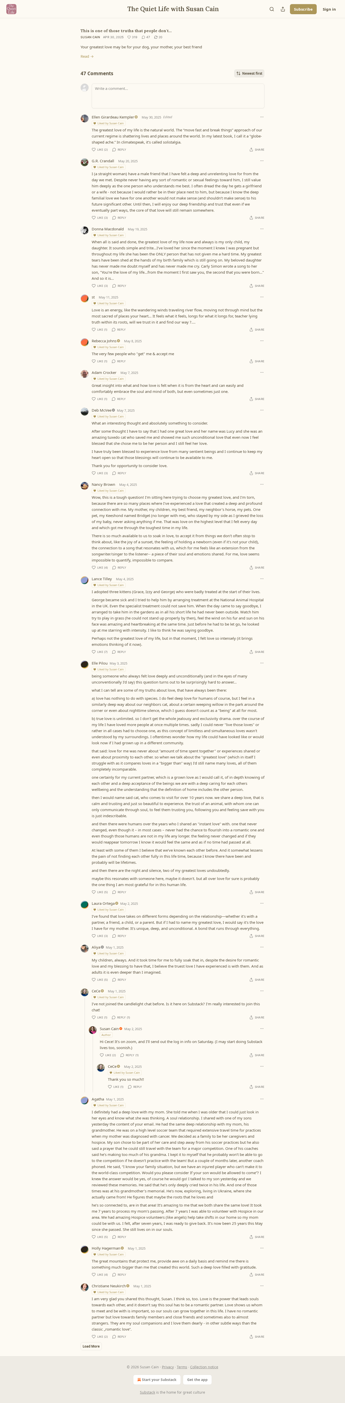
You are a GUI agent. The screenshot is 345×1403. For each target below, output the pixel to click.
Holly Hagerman (106, 1248)
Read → (87, 56)
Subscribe (303, 9)
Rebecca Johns (104, 340)
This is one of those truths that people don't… (126, 30)
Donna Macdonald (108, 228)
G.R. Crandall (103, 160)
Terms (182, 1367)
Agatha (98, 1098)
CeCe (96, 990)
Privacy (168, 1367)
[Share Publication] (283, 9)
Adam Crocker (104, 372)
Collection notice (204, 1367)
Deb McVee (101, 410)
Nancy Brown (103, 484)
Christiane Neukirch (109, 1285)
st (93, 296)
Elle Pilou (100, 663)
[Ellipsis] (262, 117)
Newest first (252, 73)
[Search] (272, 9)
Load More (91, 1346)
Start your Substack (159, 1379)
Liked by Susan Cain (110, 123)
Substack (147, 1392)
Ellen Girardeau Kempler (113, 116)
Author (106, 1035)
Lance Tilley (102, 578)
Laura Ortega (103, 903)
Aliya (96, 947)
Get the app (197, 1379)
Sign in (329, 9)
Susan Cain (90, 37)
